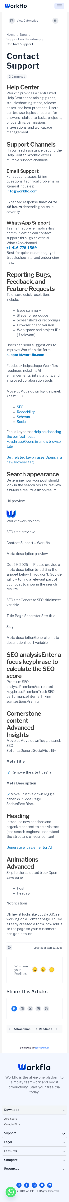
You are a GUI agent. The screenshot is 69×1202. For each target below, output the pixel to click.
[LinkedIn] (38, 1008)
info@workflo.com (22, 191)
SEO (20, 407)
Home (11, 34)
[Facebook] (22, 1008)
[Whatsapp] (11, 1192)
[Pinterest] (46, 1008)
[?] (9, 772)
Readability (26, 412)
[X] (30, 1008)
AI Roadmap (22, 1029)
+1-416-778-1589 (22, 248)
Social (21, 422)
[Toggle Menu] (59, 5)
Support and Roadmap (24, 39)
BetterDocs (42, 1047)
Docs (24, 34)
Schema (23, 417)
